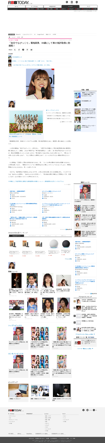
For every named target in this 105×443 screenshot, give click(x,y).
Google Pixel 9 (40, 34)
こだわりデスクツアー (27, 34)
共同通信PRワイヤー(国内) (41, 433)
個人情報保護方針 (54, 438)
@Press (19, 433)
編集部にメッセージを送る (67, 121)
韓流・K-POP (40, 9)
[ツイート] (15, 49)
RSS (76, 3)
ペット (64, 417)
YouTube (71, 3)
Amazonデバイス (16, 235)
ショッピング (86, 9)
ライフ (88, 6)
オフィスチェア (32, 235)
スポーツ (63, 9)
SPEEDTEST (52, 6)
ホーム (16, 6)
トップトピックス (53, 110)
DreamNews (29, 433)
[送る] (23, 49)
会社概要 (47, 438)
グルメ (64, 416)
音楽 (57, 9)
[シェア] (19, 49)
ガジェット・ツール (13, 419)
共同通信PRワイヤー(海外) (58, 433)
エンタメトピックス (16, 353)
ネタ (10, 417)
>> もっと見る (68, 258)
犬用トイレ (63, 235)
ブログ (78, 9)
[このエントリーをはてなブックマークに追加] (31, 49)
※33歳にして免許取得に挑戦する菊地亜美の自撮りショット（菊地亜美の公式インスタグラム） (36, 181)
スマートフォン (12, 416)
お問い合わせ (31, 438)
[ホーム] (9, 37)
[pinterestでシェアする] (27, 49)
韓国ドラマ (48, 34)
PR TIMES (11, 433)
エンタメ (70, 6)
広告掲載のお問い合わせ (40, 438)
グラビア (71, 9)
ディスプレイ (48, 235)
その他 (94, 9)
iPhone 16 (18, 34)
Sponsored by (62, 229)
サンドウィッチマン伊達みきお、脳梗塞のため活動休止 (59, 112)
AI (34, 34)
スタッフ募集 (72, 438)
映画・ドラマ (30, 9)
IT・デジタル (34, 6)
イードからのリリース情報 (64, 438)
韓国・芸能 (49, 9)
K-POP (54, 34)
